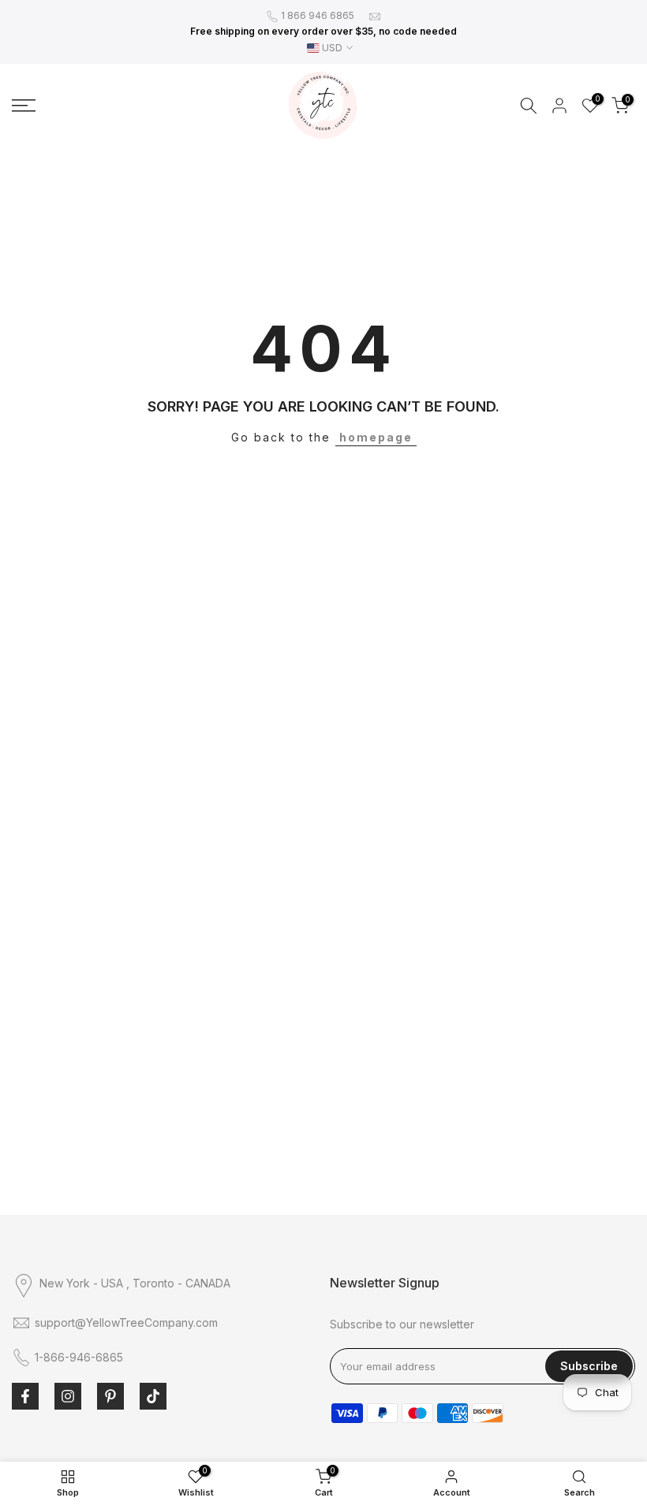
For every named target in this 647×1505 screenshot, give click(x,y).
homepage (376, 437)
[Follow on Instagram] (67, 1396)
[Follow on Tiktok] (153, 1396)
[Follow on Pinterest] (110, 1396)
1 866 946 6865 (317, 15)
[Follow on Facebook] (25, 1396)
